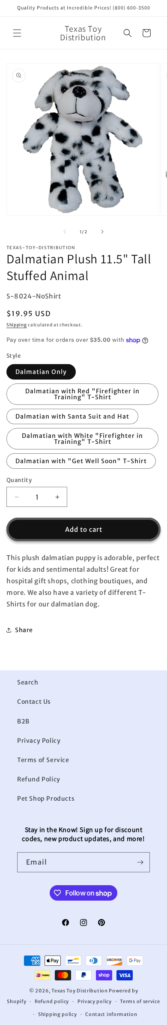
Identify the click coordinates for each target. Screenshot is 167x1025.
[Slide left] (64, 231)
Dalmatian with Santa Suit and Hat (72, 416)
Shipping (16, 325)
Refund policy (52, 1001)
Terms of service (140, 1001)
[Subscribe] (140, 862)
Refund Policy (38, 779)
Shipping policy (57, 1014)
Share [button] (24, 630)
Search (28, 682)
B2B (23, 721)
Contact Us (34, 701)
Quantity (19, 480)
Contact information (111, 1014)
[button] (17, 33)
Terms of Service (43, 760)
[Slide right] (102, 231)
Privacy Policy (38, 741)
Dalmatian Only (41, 372)
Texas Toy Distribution (79, 991)
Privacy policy (95, 1001)
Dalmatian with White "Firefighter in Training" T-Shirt (82, 439)
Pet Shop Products (46, 798)
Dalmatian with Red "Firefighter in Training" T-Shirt (82, 394)
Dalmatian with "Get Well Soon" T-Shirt (81, 461)
